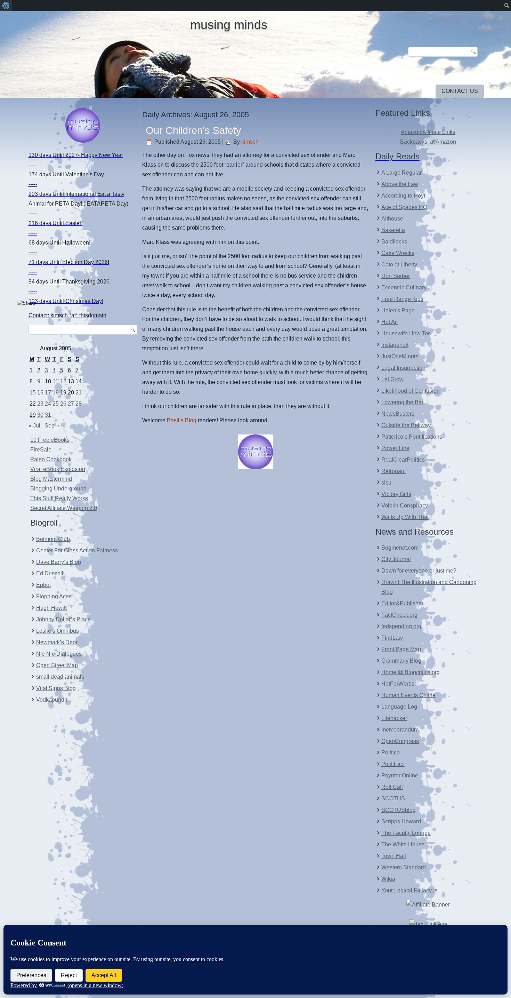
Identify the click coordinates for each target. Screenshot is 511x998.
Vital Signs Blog (56, 688)
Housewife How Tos (406, 333)
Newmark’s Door (57, 642)
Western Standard (403, 867)
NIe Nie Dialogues (59, 654)
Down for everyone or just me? (418, 571)
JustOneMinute (400, 356)
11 (55, 381)
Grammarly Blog (401, 661)
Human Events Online (408, 695)
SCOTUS (393, 798)
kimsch (250, 142)
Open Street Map (57, 665)
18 (55, 393)
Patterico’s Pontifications (411, 437)
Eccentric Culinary (404, 287)
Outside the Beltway (406, 425)
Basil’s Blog (181, 420)
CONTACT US (459, 91)
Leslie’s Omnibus (57, 631)
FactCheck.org (399, 615)
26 (63, 404)
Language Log (399, 707)
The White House (402, 844)
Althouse (392, 219)
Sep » (51, 426)
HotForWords (397, 684)
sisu (386, 483)
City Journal (396, 559)
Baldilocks (394, 242)
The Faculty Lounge (406, 833)
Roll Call (392, 787)
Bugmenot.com (400, 548)
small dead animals (60, 677)
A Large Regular (401, 173)
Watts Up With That (405, 517)
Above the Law (399, 184)
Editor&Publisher (402, 603)
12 (63, 381)
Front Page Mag (401, 649)
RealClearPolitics (403, 460)
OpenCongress (400, 741)
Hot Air (389, 322)
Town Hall (393, 856)
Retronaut (393, 471)
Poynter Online (399, 776)
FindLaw (392, 638)
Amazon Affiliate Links (428, 132)
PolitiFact (393, 764)
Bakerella (393, 230)
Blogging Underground (58, 489)
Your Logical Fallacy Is (409, 890)
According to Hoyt (403, 196)
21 (78, 393)
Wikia (388, 879)
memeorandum (400, 730)
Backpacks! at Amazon (428, 142)
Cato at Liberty (399, 265)
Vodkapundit (51, 700)
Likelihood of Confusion (410, 391)
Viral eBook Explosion (57, 469)
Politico (390, 753)
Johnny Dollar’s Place (63, 619)
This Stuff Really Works (59, 498)
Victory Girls (396, 494)
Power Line (395, 448)
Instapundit (394, 345)
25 (55, 404)
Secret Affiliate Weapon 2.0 (63, 508)
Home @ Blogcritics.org (410, 672)
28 (78, 404)
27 (71, 404)
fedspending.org (401, 626)
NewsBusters (397, 414)
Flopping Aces (54, 596)
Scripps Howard (401, 821)
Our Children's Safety (193, 130)
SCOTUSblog (398, 810)
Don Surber (395, 276)
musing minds (228, 24)
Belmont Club (53, 539)
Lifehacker (394, 718)
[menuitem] (6, 5)
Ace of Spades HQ (404, 207)
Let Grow (392, 379)
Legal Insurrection (403, 368)
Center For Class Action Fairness (77, 550)
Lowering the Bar (402, 402)
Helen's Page (398, 310)
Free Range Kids (402, 299)
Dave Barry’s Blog (58, 562)
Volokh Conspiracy (404, 506)
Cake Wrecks (397, 253)
